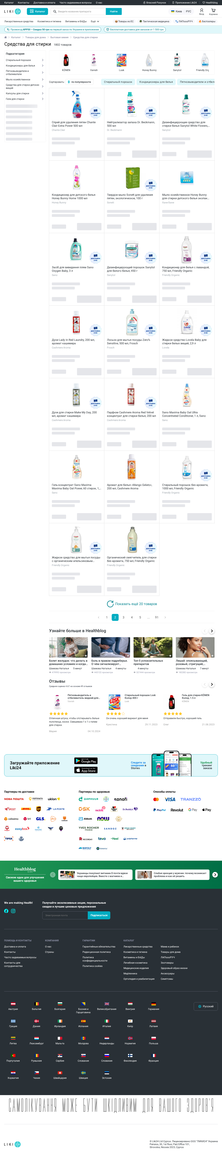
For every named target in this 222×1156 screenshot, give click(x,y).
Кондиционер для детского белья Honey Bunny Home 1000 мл (73, 196)
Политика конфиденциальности (95, 959)
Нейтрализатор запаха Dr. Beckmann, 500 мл (131, 124)
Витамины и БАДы (134, 957)
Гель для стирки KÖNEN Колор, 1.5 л (195, 696)
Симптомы (167, 978)
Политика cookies (93, 966)
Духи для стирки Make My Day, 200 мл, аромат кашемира (74, 414)
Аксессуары (167, 973)
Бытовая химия (59, 37)
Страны (49, 952)
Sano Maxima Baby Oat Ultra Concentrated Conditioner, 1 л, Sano (184, 414)
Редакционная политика (97, 952)
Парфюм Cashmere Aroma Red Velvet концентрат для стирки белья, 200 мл (131, 414)
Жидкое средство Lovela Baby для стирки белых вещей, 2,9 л (184, 341)
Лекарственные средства (137, 946)
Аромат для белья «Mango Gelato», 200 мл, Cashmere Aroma (129, 486)
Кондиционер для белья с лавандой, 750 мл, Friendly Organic (185, 269)
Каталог (16, 37)
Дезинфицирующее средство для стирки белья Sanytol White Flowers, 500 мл (185, 124)
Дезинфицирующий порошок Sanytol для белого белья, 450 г (131, 269)
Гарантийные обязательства (99, 946)
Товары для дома (35, 37)
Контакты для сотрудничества (13, 964)
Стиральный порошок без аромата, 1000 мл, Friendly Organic (185, 486)
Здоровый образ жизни (174, 968)
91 (157, 617)
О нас (48, 946)
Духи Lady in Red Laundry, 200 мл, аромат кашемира (73, 341)
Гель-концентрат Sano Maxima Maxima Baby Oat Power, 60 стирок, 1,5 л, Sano (76, 486)
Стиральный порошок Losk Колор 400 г (140, 696)
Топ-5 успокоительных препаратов (148, 662)
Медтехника (130, 973)
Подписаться (99, 915)
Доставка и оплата (15, 946)
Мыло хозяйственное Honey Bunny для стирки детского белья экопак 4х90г (184, 196)
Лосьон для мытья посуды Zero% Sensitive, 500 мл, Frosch (128, 341)
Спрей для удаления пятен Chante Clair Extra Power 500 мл (74, 124)
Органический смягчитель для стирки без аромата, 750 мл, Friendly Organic (131, 559)
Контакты (10, 952)
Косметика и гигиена (135, 952)
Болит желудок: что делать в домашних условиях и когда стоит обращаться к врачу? (68, 662)
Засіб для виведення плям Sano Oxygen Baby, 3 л (72, 269)
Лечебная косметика (135, 962)
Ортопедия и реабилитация (139, 978)
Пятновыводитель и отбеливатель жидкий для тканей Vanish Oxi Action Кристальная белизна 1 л (83, 696)
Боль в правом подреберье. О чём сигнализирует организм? (109, 662)
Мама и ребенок (170, 946)
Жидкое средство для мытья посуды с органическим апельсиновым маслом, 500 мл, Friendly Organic (76, 559)
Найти (114, 11)
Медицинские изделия (136, 968)
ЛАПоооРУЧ (168, 957)
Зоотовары (167, 962)
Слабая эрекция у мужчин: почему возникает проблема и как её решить (180, 874)
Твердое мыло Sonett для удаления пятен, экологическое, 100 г (130, 196)
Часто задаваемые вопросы (20, 957)
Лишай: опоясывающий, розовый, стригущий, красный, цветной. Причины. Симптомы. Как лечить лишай (195, 662)
